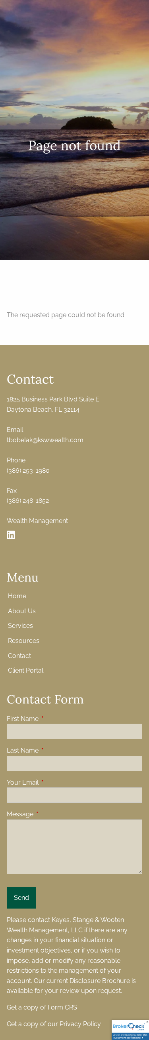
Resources (23, 641)
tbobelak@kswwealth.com (45, 440)
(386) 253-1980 (28, 470)
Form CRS (62, 1007)
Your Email (53, 782)
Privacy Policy (80, 1024)
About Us (22, 611)
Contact (19, 656)
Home (17, 596)
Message (51, 814)
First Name (53, 718)
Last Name (53, 750)
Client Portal (25, 670)
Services (20, 625)
